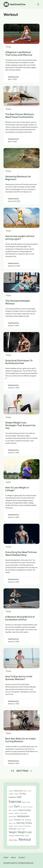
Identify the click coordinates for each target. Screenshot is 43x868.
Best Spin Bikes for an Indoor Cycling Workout (20, 740)
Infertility (16, 813)
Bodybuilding (18, 791)
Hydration (14, 810)
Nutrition (11, 820)
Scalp (10, 823)
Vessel (19, 829)
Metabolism (23, 816)
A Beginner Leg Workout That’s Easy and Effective (18, 53)
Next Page (24, 770)
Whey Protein (19, 835)
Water (23, 829)
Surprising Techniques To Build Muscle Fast (18, 362)
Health (8, 482)
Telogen (11, 826)
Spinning (20, 823)
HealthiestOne (17, 4)
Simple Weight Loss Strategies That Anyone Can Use (20, 425)
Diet (19, 797)
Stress (28, 823)
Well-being (11, 835)
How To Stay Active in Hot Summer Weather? (18, 678)
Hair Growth (24, 807)
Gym (17, 806)
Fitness (8, 47)
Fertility (28, 802)
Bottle (25, 791)
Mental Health (12, 816)
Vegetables (13, 829)
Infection (11, 813)
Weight (13, 832)
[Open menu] (38, 4)
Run (23, 820)
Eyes (23, 802)
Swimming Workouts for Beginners (18, 178)
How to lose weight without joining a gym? (20, 237)
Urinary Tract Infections (25, 826)
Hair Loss (30, 807)
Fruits (11, 807)
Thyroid (16, 826)
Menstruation (23, 813)
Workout (24, 839)
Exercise (15, 801)
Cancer (30, 791)
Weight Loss (25, 832)
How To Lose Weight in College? (17, 489)
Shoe (14, 823)
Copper (16, 794)
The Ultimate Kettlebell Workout (17, 302)
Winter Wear (13, 840)
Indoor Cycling (24, 810)
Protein (17, 819)
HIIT (10, 810)
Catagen (11, 794)
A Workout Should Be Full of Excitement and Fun (20, 618)
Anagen (11, 791)
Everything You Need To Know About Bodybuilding (21, 553)
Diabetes (12, 797)
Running (28, 820)
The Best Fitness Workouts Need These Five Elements (19, 115)
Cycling (22, 793)
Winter (27, 835)
